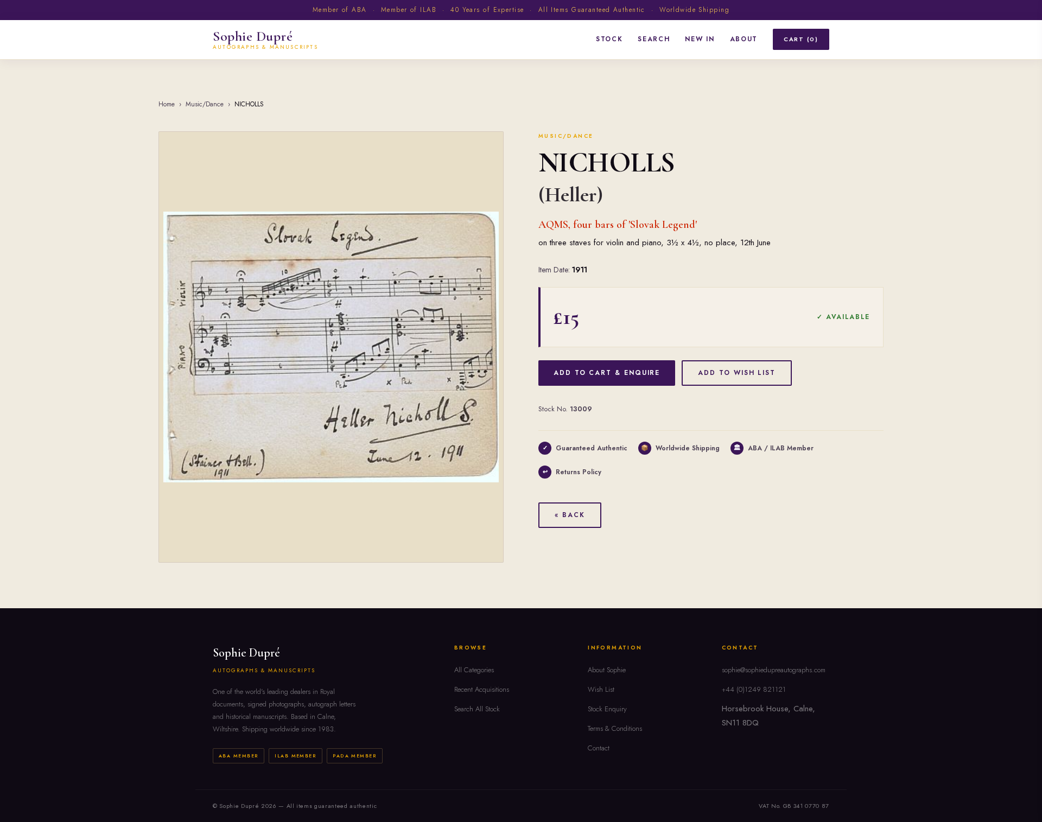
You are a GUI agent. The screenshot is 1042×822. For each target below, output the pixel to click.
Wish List (601, 689)
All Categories (474, 670)
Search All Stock (477, 709)
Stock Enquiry (607, 709)
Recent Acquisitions (481, 689)
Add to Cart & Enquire (607, 373)
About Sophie (607, 670)
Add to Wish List (737, 373)
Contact (598, 748)
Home (166, 104)
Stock (609, 39)
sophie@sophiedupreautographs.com (773, 670)
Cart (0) (801, 39)
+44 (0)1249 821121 (754, 689)
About (744, 39)
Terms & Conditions (615, 728)
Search (654, 39)
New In (699, 39)
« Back (570, 515)
